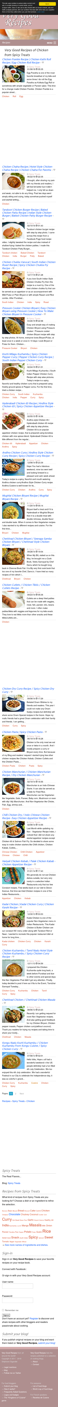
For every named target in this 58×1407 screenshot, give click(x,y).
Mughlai (25, 532)
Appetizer (33, 443)
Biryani (24, 348)
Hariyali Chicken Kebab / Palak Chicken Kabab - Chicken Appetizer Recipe (28, 863)
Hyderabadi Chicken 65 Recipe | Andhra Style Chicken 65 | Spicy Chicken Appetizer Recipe (27, 405)
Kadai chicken (8, 941)
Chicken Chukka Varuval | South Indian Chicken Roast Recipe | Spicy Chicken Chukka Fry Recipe (28, 265)
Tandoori (41, 252)
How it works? (9, 1389)
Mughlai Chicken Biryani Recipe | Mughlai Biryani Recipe (25, 497)
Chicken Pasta (8, 765)
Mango (25, 1225)
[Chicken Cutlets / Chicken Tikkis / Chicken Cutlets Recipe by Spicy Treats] (13, 599)
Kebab (28, 898)
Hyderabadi (20, 443)
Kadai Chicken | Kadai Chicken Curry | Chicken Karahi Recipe (28, 906)
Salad (4, 1237)
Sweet (48, 1237)
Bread (21, 1210)
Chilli (25, 855)
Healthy (47, 1220)
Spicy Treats (34, 66)
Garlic (31, 1219)
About (35, 1361)
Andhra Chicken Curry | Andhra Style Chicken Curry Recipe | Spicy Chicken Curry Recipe (27, 454)
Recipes (6, 43)
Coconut (34, 1214)
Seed (9, 1238)
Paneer (5, 1231)
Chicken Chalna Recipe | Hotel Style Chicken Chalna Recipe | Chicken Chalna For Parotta (27, 168)
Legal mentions (10, 1367)
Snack (15, 1237)
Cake (32, 1210)
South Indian (8, 302)
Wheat (24, 1242)
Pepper (23, 397)
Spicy (37, 302)
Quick (39, 1231)
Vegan (11, 1241)
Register (34, 1318)
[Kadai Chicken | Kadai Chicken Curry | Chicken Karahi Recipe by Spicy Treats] (13, 918)
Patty (32, 255)
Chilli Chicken (27, 851)
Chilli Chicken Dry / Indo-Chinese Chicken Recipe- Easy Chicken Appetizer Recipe (25, 816)
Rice (46, 1231)
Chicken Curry (8, 394)
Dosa (21, 1220)
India (15, 255)
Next (22, 1093)
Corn (45, 1215)
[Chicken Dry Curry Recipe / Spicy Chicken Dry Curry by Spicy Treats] (13, 702)
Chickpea (5, 1215)
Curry (32, 397)
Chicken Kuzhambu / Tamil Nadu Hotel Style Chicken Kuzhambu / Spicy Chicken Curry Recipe (27, 954)
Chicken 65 (7, 443)
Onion (49, 1225)
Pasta (31, 765)
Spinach (41, 1238)
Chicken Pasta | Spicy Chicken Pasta (22, 732)
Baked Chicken (27, 252)
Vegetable (18, 1242)
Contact (36, 1364)
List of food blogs (40, 1386)
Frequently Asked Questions (15, 1391)
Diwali (17, 1220)
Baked (41, 255)
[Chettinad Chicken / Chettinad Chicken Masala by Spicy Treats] (13, 1014)
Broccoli (27, 1211)
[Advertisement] (29, 133)
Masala (28, 1036)
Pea (16, 1232)
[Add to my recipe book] (43, 63)
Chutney (25, 1214)
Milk (43, 1225)
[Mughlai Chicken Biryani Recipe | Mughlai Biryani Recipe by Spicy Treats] (13, 510)
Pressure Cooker (9, 348)
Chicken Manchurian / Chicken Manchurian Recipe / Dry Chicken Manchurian (26, 773)
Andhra (5, 446)
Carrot (38, 1210)
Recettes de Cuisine (41, 1397)
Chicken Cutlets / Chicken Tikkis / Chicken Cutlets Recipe (26, 586)
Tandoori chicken (9, 252)
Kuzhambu (38, 394)
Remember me (11, 1310)
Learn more (40, 12)
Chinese (5, 855)
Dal (13, 1220)
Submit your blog (11, 1386)
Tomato (5, 1241)
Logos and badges (11, 1394)
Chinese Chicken (9, 851)
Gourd (36, 1220)
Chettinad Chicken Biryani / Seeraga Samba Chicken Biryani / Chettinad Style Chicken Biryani (26, 542)
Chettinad (6, 578)
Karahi (48, 941)
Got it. (47, 4)
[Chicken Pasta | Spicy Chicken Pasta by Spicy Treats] (13, 743)
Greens (41, 1220)
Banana (4, 1211)
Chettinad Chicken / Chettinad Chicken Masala (28, 1000)
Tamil (44, 990)
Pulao (34, 1232)
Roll (14, 96)
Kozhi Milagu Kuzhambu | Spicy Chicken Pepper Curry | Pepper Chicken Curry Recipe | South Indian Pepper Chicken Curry (27, 357)
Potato (27, 1231)
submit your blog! (46, 1343)
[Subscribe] (28, 66)
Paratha (11, 1232)
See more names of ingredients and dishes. (26, 1244)
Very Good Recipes (9, 1352)
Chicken (5, 96)
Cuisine (34, 1082)
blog (5, 1370)
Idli (52, 1220)
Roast (46, 302)
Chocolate (14, 1214)
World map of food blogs (43, 1389)
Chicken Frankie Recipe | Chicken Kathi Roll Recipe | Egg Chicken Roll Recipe (26, 61)
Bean (10, 1210)
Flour (25, 1220)
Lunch (19, 1226)
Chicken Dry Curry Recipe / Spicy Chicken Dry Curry (28, 690)
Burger (23, 255)
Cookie (41, 1215)
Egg (21, 96)
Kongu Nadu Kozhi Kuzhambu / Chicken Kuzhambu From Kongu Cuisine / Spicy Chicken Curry (25, 1046)
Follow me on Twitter (12, 1373)
